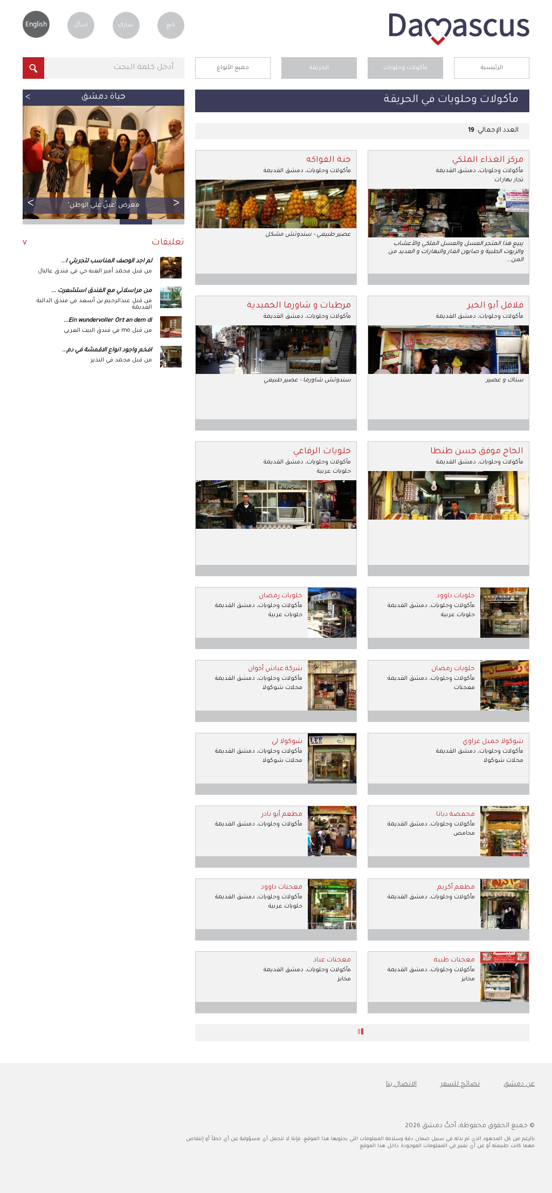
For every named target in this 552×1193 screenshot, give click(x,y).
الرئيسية (492, 68)
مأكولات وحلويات (405, 68)
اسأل (81, 25)
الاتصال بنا (401, 1084)
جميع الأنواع (233, 68)
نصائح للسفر (460, 1084)
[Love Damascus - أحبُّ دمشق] (459, 44)
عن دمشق (519, 1084)
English (36, 24)
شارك (126, 25)
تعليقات (167, 243)
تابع (170, 25)
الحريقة (319, 68)
